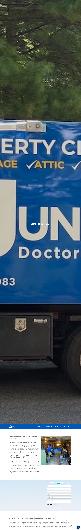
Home (39, 426)
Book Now (69, 426)
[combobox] (59, 498)
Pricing (52, 426)
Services (47, 426)
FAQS (61, 426)
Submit (48, 506)
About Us (42, 426)
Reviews (56, 426)
